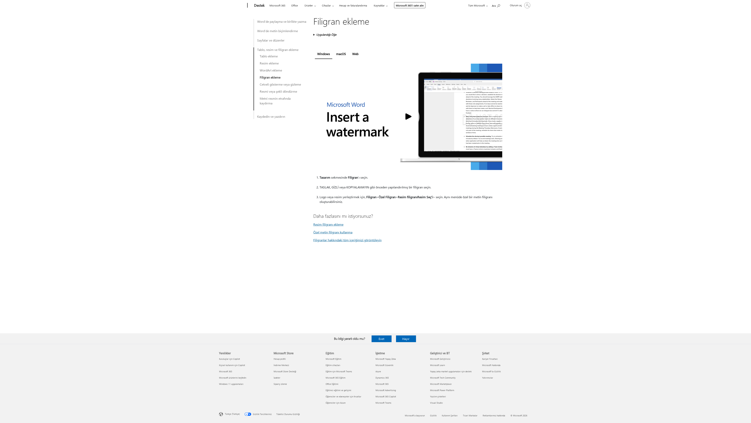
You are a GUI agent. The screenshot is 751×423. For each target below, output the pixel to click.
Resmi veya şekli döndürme (278, 91)
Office (294, 5)
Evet (381, 339)
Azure (378, 371)
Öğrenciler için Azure (336, 402)
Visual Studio (436, 402)
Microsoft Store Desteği (285, 371)
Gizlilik (433, 415)
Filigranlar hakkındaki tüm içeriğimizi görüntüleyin (347, 240)
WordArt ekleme (271, 70)
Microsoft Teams (383, 402)
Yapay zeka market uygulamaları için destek (451, 371)
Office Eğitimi (332, 383)
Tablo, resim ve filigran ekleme (277, 50)
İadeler (277, 377)
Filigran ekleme (270, 77)
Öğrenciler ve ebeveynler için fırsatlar (343, 396)
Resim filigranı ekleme (328, 224)
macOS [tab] (341, 54)
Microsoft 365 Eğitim (335, 377)
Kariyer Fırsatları (490, 358)
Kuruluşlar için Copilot (229, 358)
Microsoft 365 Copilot (386, 396)
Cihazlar (326, 5)
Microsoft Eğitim (333, 358)
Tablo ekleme (269, 56)
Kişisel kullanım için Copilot (232, 365)
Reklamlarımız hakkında (494, 415)
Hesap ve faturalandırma (353, 5)
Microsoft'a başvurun (415, 415)
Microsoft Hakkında (491, 365)
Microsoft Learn (437, 365)
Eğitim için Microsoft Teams (339, 371)
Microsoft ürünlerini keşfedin (232, 377)
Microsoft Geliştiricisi (440, 358)
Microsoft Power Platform (442, 390)
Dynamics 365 (382, 377)
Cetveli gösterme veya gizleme (280, 84)
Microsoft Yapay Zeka (386, 358)
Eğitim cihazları (333, 365)
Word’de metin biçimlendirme (277, 31)
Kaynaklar (379, 5)
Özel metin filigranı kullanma (332, 232)
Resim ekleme (269, 63)
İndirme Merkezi (281, 365)
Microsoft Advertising (386, 390)
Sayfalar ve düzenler (271, 40)
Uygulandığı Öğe (326, 34)
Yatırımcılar (487, 377)
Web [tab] (355, 54)
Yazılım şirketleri (438, 396)
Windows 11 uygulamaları (231, 383)
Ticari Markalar (470, 415)
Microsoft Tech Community (442, 377)
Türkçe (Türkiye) (232, 413)
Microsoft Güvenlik (384, 365)
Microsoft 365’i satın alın (410, 5)
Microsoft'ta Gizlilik (491, 371)
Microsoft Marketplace (441, 383)
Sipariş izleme (280, 383)
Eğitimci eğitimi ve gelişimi (338, 390)
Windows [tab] (323, 54)
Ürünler (309, 5)
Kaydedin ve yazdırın (271, 116)
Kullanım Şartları (450, 415)
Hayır (406, 339)
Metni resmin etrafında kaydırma (275, 100)
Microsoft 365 (277, 5)
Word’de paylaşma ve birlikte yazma (281, 21)
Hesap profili (280, 358)
